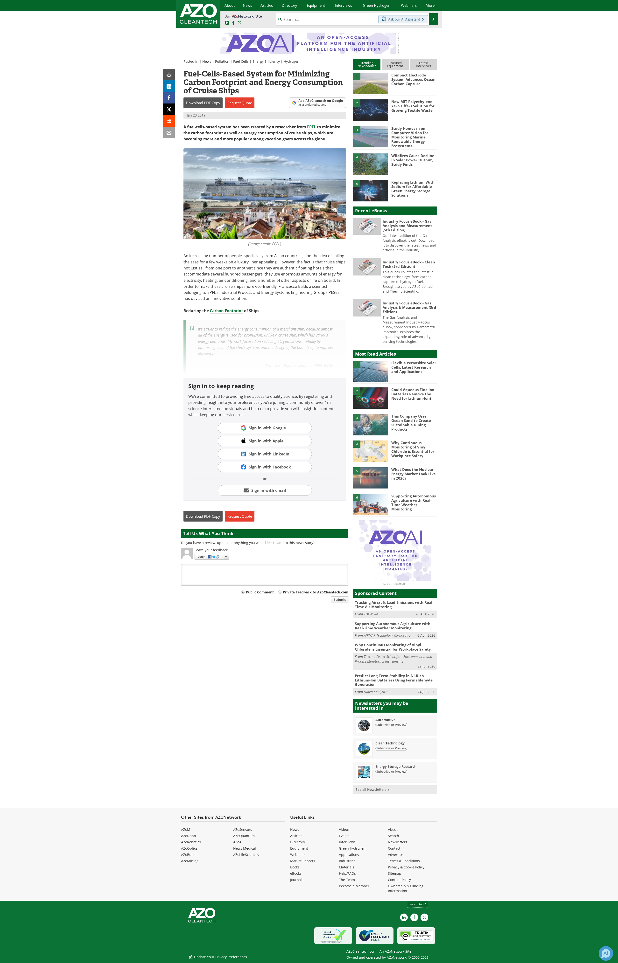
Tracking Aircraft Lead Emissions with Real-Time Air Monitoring (394, 604)
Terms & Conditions (404, 861)
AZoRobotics (191, 842)
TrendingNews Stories (367, 64)
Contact (394, 848)
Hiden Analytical (376, 691)
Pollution (222, 61)
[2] (370, 110)
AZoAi (237, 842)
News (206, 61)
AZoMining (189, 861)
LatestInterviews (423, 64)
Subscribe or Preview (391, 724)
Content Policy (399, 879)
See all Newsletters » (372, 789)
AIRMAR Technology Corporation (388, 635)
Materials (346, 867)
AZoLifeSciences (246, 854)
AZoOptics (189, 848)
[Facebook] (169, 97)
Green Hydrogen (352, 848)
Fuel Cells (241, 61)
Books (295, 867)
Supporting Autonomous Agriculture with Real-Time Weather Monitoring (413, 502)
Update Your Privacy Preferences (220, 957)
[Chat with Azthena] (606, 953)
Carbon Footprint (226, 310)
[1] (370, 83)
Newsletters (397, 842)
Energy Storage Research (395, 766)
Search (393, 835)
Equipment (299, 848)
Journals (296, 879)
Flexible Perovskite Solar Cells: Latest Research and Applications (413, 367)
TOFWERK (371, 614)
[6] (370, 504)
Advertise (395, 854)
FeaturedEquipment (395, 64)
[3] (370, 136)
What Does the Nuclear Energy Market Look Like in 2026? (413, 474)
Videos (344, 829)
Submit (340, 599)
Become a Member (354, 886)
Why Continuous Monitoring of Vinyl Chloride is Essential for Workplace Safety (412, 449)
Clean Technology (390, 743)
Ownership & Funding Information (405, 888)
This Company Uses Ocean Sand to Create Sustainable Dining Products (411, 423)
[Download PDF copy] (169, 74)
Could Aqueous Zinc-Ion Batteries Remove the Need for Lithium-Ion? (412, 394)
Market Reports (302, 861)
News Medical (244, 848)
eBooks (296, 873)
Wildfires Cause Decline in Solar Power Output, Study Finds (412, 160)
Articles (296, 835)
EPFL (311, 127)
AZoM (185, 829)
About (393, 829)
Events (344, 835)
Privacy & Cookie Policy (406, 867)
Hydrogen (291, 61)
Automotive (385, 719)
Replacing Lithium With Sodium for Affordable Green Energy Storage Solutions (413, 189)
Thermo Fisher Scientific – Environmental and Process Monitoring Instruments (393, 659)
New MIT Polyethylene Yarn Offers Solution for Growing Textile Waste (413, 106)
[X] (169, 109)
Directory (297, 842)
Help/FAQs (347, 873)
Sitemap (394, 873)
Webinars (298, 854)
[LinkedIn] (169, 86)
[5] (370, 190)
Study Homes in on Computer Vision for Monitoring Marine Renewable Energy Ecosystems (409, 137)
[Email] (169, 132)
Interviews (347, 842)
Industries (347, 861)
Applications (349, 854)
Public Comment (260, 592)
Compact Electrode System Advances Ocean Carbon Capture (413, 79)
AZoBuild (188, 854)
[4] (370, 164)
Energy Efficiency (266, 61)
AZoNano (188, 835)
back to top (416, 904)
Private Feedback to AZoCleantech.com (315, 592)
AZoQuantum (244, 835)
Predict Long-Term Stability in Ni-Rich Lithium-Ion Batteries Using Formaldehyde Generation (394, 680)
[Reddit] (169, 121)
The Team (347, 879)
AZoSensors (242, 829)
